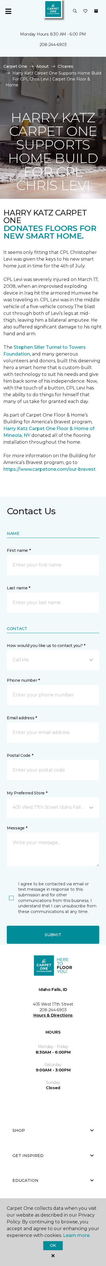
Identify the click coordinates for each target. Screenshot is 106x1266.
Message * (17, 828)
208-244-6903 (53, 44)
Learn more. (76, 1235)
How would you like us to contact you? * (46, 646)
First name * (19, 550)
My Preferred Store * (27, 793)
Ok (53, 1245)
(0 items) (96, 11)
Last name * (18, 588)
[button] (75, 11)
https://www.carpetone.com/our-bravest (49, 469)
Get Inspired (28, 1155)
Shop (18, 1130)
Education (25, 1180)
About (42, 66)
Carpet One (15, 66)
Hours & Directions (53, 1015)
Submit (53, 934)
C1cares (65, 66)
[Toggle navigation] (8, 11)
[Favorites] (85, 11)
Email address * (22, 718)
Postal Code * (20, 755)
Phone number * (23, 680)
